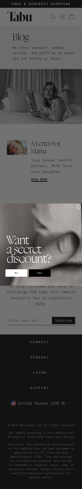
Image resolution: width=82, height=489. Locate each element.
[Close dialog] (79, 207)
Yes (39, 273)
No (16, 273)
